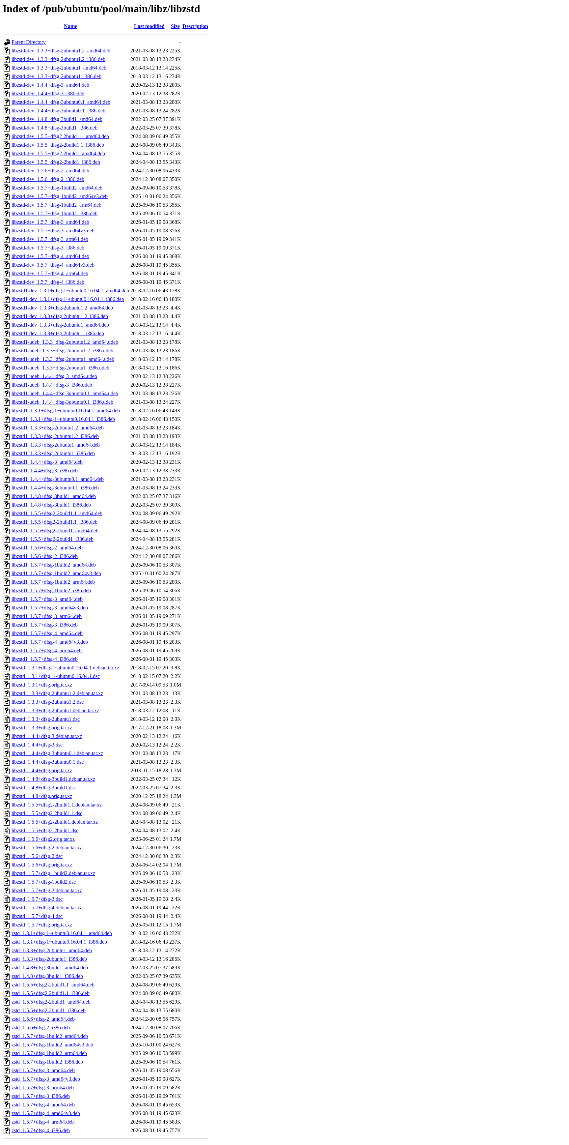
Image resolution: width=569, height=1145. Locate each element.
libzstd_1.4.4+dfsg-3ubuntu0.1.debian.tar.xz (57, 753)
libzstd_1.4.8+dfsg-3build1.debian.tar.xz (53, 779)
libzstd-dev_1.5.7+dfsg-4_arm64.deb (50, 273)
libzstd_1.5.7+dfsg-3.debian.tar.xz (47, 890)
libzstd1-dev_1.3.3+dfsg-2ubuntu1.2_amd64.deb (62, 307)
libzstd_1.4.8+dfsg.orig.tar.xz (42, 796)
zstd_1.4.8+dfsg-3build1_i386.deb (47, 976)
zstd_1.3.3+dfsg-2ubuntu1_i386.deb (49, 959)
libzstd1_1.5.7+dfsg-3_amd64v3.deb (50, 607)
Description (195, 26)
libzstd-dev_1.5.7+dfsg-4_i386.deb (48, 282)
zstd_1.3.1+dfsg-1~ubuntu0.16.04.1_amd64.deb (62, 933)
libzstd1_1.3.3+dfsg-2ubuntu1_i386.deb (53, 453)
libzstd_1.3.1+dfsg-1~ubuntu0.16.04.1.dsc (56, 676)
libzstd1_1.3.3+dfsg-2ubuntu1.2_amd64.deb (58, 427)
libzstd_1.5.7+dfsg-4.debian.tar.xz (47, 907)
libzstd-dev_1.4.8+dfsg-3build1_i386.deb (54, 128)
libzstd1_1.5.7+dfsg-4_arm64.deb (47, 650)
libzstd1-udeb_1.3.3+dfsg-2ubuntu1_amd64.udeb (63, 359)
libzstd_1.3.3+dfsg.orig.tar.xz (42, 727)
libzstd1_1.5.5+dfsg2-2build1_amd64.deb (55, 530)
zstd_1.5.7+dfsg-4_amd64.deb (43, 1104)
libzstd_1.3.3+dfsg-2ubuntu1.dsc (46, 719)
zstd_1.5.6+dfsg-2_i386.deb (41, 1027)
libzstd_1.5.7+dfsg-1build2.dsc (44, 882)
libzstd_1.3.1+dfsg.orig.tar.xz (42, 685)
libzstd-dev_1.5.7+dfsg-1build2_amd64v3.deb (60, 196)
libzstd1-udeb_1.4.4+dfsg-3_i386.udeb (52, 385)
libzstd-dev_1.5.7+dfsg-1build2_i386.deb (54, 213)
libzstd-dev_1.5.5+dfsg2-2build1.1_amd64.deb (60, 136)
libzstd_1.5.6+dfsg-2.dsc (37, 856)
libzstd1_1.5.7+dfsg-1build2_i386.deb (51, 590)
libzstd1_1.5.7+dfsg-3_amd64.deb (47, 599)
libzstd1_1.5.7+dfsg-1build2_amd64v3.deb (56, 573)
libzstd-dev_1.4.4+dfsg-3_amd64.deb (50, 85)
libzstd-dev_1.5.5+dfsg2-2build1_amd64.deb (58, 153)
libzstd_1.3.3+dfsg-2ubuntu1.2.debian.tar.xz (57, 693)
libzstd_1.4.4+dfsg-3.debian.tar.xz (47, 736)
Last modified (149, 26)
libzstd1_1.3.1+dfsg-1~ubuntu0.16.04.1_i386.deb (63, 419)
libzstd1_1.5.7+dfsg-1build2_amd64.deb (54, 565)
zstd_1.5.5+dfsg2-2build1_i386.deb (49, 1010)
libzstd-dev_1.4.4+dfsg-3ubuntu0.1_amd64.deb (61, 102)
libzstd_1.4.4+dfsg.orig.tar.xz (42, 770)
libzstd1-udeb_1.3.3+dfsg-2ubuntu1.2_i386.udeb (62, 350)
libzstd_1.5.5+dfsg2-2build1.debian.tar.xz (55, 822)
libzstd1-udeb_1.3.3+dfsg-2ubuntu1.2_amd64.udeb (65, 342)
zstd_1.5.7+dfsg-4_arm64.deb (43, 1122)
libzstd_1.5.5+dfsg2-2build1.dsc (45, 830)
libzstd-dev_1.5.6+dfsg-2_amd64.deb (50, 170)
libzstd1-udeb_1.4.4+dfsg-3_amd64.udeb (54, 376)
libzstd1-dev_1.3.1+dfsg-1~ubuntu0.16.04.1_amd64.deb (70, 290)
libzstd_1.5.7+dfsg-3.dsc (37, 899)
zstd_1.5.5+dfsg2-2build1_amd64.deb (51, 1002)
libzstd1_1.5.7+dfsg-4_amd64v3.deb (50, 642)
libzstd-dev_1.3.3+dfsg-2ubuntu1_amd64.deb (59, 68)
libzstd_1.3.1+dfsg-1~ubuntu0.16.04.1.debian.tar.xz (65, 667)
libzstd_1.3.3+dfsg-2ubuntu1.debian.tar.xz (55, 710)
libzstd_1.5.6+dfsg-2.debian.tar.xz (47, 847)
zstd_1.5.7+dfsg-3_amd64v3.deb (46, 1079)
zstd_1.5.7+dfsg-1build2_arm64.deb (49, 1053)
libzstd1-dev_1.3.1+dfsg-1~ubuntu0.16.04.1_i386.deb (68, 299)
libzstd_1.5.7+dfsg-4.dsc (37, 916)
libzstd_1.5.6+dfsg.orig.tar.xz (42, 864)
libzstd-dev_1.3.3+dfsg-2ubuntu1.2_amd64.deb (61, 50)
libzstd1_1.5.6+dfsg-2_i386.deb (45, 556)
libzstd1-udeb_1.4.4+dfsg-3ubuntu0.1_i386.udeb (62, 402)
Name (70, 26)
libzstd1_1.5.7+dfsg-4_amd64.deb (47, 633)
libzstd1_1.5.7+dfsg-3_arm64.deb (47, 616)
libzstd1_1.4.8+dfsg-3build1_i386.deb (51, 505)
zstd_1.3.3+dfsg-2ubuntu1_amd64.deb (52, 950)
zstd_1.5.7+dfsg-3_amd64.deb (43, 1070)
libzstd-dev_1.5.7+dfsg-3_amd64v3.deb (53, 230)
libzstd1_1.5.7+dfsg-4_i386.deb (45, 659)
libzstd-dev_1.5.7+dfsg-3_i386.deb (48, 247)
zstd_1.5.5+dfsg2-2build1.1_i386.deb (51, 993)
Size (175, 26)
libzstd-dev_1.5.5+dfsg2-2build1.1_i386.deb (58, 145)
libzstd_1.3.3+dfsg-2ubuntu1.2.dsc (48, 702)
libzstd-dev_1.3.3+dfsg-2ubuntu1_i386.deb (56, 76)
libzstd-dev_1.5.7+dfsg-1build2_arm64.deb (56, 205)
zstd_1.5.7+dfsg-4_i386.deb (41, 1130)
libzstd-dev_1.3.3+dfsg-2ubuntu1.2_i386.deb (58, 59)
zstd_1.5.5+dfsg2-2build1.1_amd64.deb (53, 984)
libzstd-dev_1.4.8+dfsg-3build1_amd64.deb (57, 119)
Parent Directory (29, 42)
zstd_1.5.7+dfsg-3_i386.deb (41, 1096)
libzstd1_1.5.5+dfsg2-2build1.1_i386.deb (54, 522)
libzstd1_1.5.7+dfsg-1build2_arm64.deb (53, 582)
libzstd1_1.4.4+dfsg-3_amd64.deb (47, 462)
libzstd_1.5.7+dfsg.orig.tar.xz (42, 924)
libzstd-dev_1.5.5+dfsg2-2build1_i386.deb (56, 162)
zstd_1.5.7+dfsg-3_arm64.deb (43, 1087)
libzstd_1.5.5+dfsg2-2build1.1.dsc (47, 813)
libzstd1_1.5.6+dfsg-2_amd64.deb (47, 547)
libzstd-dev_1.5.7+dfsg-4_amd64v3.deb (53, 265)
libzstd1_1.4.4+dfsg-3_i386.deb (45, 470)
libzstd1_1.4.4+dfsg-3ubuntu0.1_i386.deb (55, 487)
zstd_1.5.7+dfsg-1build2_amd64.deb (50, 1036)
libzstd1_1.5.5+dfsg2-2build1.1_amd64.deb (57, 513)
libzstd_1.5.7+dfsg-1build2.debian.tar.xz (53, 873)
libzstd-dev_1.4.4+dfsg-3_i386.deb (48, 93)
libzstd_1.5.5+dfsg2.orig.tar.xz (43, 839)
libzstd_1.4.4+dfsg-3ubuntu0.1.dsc (48, 762)
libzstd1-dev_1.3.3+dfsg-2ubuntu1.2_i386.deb (60, 316)
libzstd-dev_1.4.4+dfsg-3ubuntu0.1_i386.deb (58, 110)
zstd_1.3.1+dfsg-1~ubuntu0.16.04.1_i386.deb (59, 942)
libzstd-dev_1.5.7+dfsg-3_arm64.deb (50, 239)
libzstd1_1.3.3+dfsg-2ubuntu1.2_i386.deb (55, 436)
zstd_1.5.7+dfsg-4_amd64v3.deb (46, 1113)
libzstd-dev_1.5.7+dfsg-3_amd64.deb (50, 222)
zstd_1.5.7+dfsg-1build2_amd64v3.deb (52, 1044)
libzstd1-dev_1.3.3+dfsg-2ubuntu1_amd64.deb (60, 325)
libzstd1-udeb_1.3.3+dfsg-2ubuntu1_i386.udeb (60, 367)
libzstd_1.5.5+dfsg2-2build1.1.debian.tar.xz (57, 804)
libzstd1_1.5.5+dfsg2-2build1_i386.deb (53, 539)
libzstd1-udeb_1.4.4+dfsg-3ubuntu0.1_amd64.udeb (65, 393)
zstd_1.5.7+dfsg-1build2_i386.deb (47, 1062)
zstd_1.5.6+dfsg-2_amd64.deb (43, 1019)
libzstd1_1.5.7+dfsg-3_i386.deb (45, 625)
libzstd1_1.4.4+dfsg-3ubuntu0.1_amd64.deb (58, 479)
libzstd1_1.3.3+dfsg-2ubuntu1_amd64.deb (56, 445)
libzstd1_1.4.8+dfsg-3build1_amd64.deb (54, 496)
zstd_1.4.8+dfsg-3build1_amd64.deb (50, 967)
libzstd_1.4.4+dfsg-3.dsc (37, 745)
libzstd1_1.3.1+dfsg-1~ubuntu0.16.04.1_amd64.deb (66, 410)
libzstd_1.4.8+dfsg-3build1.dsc (44, 787)
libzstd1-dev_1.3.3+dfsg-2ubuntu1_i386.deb (58, 333)
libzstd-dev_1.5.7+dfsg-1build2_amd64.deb (57, 188)
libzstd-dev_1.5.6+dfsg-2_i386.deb (48, 179)
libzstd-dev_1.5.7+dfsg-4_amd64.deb (50, 256)
